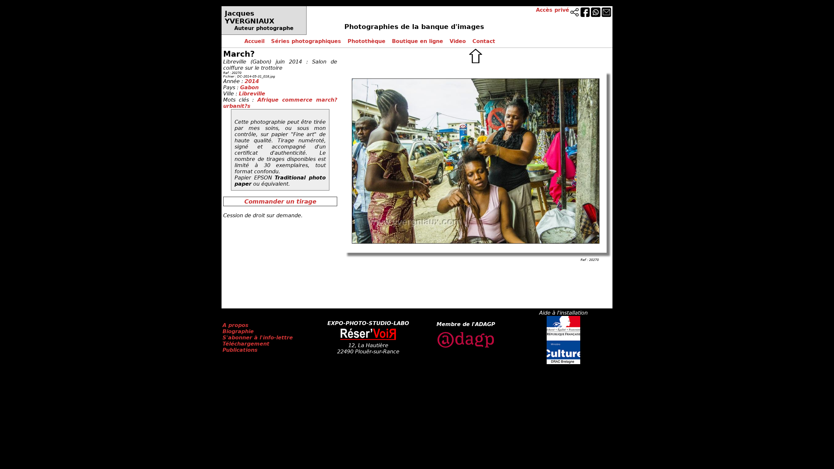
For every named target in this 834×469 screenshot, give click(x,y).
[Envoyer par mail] (606, 15)
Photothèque (366, 41)
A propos (236, 325)
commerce (299, 100)
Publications (240, 350)
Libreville (252, 94)
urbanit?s (237, 106)
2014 (252, 81)
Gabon (249, 87)
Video (458, 41)
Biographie (238, 331)
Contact (483, 41)
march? (326, 100)
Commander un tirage (280, 201)
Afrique (269, 100)
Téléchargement (246, 344)
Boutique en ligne (417, 41)
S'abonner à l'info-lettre (258, 337)
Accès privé (552, 10)
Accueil (254, 41)
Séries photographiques (306, 41)
